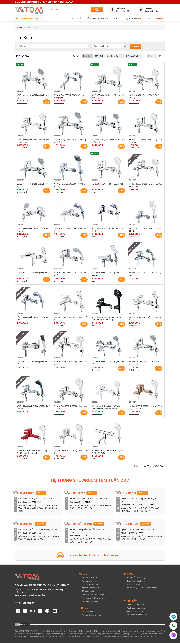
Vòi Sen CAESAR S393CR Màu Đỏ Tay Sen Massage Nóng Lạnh (32, 451)
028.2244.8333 (34, 502)
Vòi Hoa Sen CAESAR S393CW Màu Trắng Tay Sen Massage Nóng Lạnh (106, 407)
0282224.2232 (137, 533)
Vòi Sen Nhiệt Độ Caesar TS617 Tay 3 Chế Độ (144, 96)
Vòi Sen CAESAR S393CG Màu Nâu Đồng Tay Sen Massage (145, 407)
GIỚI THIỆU (77, 18)
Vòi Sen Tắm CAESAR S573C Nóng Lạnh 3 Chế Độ (145, 140)
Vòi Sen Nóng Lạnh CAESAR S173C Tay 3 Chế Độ (108, 229)
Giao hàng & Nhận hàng (136, 615)
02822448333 (158, 18)
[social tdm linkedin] (54, 611)
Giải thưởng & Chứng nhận (92, 594)
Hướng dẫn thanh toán (136, 581)
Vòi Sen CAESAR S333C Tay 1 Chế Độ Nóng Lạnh (144, 363)
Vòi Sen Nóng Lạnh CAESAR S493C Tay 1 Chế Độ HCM (108, 140)
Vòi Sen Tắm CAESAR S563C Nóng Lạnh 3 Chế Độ (108, 96)
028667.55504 (85, 502)
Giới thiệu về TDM (89, 577)
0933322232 (144, 18)
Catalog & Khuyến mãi (91, 615)
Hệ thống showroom (90, 588)
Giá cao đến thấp (133, 56)
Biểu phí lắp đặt (133, 584)
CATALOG (117, 18)
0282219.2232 (85, 536)
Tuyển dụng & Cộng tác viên (93, 598)
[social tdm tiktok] (40, 611)
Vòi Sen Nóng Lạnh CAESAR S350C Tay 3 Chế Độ (145, 274)
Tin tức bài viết (87, 611)
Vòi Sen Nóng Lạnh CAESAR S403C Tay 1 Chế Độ (71, 185)
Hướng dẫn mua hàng (135, 577)
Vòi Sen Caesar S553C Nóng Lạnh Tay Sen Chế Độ (107, 274)
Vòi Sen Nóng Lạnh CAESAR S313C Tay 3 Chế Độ (33, 318)
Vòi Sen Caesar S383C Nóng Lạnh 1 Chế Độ (33, 96)
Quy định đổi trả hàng (135, 611)
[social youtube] (25, 611)
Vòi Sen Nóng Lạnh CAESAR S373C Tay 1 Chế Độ (33, 407)
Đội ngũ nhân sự (88, 581)
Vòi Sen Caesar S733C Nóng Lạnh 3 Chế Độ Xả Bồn (145, 185)
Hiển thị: (151, 56)
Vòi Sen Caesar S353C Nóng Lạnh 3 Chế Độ (108, 185)
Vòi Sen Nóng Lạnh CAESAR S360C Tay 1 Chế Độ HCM (71, 140)
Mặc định (99, 56)
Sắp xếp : (77, 56)
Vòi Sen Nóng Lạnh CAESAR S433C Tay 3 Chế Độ (71, 229)
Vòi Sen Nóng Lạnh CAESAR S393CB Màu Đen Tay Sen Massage (106, 318)
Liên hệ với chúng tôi (90, 601)
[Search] (97, 9)
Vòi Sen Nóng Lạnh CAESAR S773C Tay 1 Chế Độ (145, 229)
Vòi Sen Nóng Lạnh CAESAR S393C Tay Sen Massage (33, 140)
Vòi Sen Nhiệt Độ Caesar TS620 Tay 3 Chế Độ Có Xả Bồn (107, 451)
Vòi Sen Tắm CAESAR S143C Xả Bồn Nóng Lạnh (69, 96)
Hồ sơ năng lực (88, 591)
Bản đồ (41, 493)
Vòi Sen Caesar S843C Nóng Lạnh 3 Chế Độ (33, 274)
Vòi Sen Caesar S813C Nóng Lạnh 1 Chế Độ (145, 318)
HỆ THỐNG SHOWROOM (97, 18)
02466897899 (136, 505)
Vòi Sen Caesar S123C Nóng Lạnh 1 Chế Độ (33, 185)
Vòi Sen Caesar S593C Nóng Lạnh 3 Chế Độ (33, 363)
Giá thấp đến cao (114, 56)
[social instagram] (32, 611)
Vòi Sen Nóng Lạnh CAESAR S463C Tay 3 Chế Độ (71, 274)
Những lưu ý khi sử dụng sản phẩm (141, 588)
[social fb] (17, 611)
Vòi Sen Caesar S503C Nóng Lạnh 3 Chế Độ (70, 451)
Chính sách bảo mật (135, 604)
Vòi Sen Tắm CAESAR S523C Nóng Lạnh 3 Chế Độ (70, 407)
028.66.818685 (34, 533)
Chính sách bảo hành (135, 608)
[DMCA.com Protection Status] (21, 624)
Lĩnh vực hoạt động (89, 584)
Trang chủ (21, 27)
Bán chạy (87, 56)
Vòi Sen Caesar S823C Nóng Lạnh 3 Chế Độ (70, 318)
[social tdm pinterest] (47, 611)
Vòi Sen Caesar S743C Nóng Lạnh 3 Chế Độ (70, 363)
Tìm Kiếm (32, 27)
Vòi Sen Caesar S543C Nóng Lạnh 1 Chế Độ (108, 363)
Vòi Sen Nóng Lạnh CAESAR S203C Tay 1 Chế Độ (33, 229)
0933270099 (149, 505)
